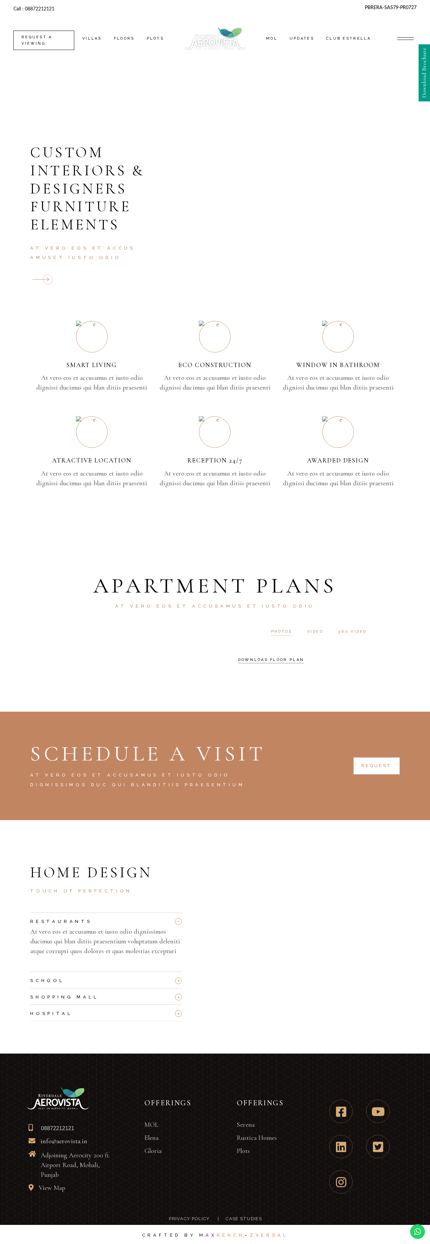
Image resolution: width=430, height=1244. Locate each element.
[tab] (106, 920)
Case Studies (243, 1218)
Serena (246, 1125)
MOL (151, 1125)
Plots (243, 1151)
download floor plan (271, 660)
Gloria (153, 1151)
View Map (52, 1188)
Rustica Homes (257, 1138)
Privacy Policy (189, 1218)
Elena (151, 1138)
